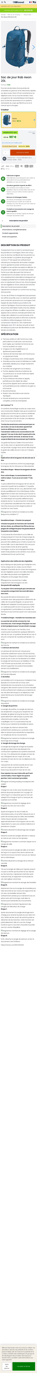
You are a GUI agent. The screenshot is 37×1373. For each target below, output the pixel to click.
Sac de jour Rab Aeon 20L (9, 17)
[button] (33, 47)
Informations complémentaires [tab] (14, 230)
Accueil (3, 15)
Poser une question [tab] (9, 237)
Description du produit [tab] (11, 226)
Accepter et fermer (23, 1366)
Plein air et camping (14, 15)
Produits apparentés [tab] (10, 233)
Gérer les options (6, 1366)
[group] (18, 47)
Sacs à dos (27, 15)
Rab (8, 85)
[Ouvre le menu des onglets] (2, 220)
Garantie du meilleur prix (13, 143)
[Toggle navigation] (2, 2)
